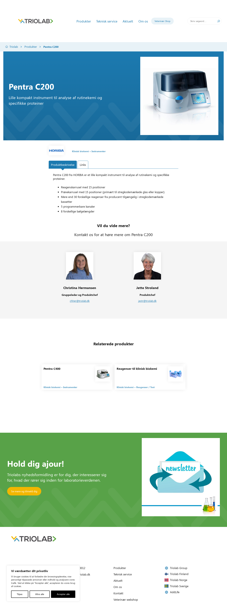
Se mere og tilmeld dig (24, 491)
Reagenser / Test (145, 387)
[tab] (63, 165)
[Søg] (219, 21)
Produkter (30, 46)
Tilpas (19, 594)
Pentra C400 (52, 369)
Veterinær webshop (126, 599)
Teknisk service (123, 574)
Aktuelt (118, 580)
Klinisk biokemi (80, 151)
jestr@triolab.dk (147, 301)
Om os (118, 587)
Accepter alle (63, 594)
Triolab (13, 46)
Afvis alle (39, 594)
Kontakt (118, 593)
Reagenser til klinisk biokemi (137, 369)
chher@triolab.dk (80, 301)
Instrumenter (99, 151)
